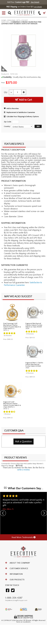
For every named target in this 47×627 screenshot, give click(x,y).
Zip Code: (7, 122)
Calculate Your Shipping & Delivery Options (23, 116)
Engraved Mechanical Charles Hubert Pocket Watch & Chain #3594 (33, 325)
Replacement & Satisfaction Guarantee (21, 112)
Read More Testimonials (22, 537)
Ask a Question (23, 441)
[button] (4, 13)
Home (3, 20)
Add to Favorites (13, 108)
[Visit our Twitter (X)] (12, 590)
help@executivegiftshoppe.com (16, 600)
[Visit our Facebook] (7, 590)
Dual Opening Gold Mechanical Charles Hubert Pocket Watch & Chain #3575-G (12, 326)
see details (38, 7)
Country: (7, 126)
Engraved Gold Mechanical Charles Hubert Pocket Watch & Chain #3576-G (12, 404)
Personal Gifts (13, 20)
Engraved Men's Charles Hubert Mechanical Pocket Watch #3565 (34, 364)
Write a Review (23, 470)
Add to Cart (25, 99)
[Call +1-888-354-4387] (39, 13)
